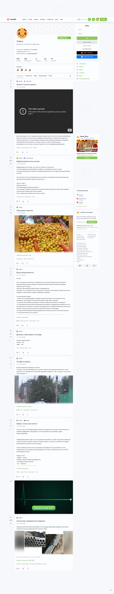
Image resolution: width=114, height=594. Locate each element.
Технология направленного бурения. (30, 521)
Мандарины (20, 258)
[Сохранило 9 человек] (23, 201)
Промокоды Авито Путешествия (84, 256)
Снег (21, 410)
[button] (31, 60)
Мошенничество (24, 320)
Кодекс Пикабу (80, 236)
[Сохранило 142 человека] (23, 568)
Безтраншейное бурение (36, 563)
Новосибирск (26, 410)
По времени (20, 75)
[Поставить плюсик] (11, 80)
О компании (90, 237)
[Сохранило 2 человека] (22, 152)
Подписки (42, 19)
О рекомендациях (92, 236)
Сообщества (50, 19)
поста (28, 51)
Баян (25, 472)
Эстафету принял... (23, 362)
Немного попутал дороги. (26, 85)
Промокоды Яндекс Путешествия (84, 251)
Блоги (56, 19)
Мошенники (32, 320)
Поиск (50, 75)
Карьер (18, 147)
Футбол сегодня (80, 260)
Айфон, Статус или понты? (26, 424)
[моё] (35, 75)
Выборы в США (23, 348)
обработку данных (87, 227)
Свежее (36, 19)
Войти (103, 19)
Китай (25, 258)
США (18, 348)
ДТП (31, 147)
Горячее (24, 19)
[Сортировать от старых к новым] (70, 76)
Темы (61, 19)
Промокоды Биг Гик (81, 243)
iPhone (18, 472)
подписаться (92, 222)
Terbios (20, 81)
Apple (22, 472)
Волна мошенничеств (25, 273)
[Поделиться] (27, 152)
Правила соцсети (92, 234)
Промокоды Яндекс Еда (82, 253)
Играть (87, 158)
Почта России (20, 196)
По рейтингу (28, 75)
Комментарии (43, 75)
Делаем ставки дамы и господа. (29, 335)
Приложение (28, 196)
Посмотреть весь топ (82, 206)
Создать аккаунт (87, 42)
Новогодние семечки (24, 211)
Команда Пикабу (81, 237)
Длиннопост (31, 258)
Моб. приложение (81, 239)
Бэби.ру (78, 261)
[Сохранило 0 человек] (22, 263)
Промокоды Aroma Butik (82, 250)
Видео (35, 147)
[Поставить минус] (11, 86)
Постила (79, 258)
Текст (33, 196)
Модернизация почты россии (28, 161)
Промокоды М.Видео (81, 246)
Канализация (25, 563)
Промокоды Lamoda (81, 245)
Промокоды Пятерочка (82, 248)
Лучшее (30, 19)
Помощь (79, 234)
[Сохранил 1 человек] (23, 415)
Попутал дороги (25, 147)
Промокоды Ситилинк (82, 255)
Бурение (19, 563)
